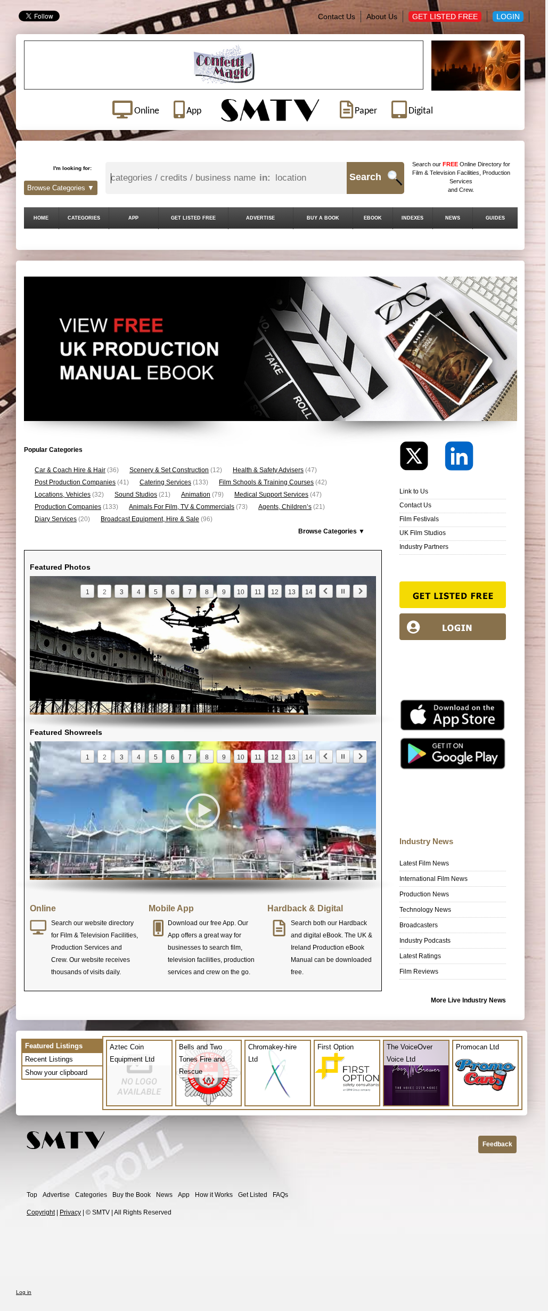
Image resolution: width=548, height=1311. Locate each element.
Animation (195, 494)
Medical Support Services (271, 494)
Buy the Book (131, 1195)
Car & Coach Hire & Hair (70, 470)
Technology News (425, 909)
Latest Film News (424, 863)
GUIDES (495, 218)
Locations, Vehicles (63, 494)
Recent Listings (49, 1059)
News (164, 1195)
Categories (91, 1195)
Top (32, 1195)
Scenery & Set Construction (169, 470)
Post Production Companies (75, 482)
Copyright (41, 1212)
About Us (381, 16)
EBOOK (373, 218)
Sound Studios (135, 494)
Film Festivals (419, 519)
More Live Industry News (468, 1000)
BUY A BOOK (323, 218)
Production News (424, 894)
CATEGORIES (84, 218)
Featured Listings (54, 1046)
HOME (41, 218)
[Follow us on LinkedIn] (459, 458)
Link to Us (413, 491)
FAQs (280, 1195)
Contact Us (336, 16)
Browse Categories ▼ (60, 188)
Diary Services (56, 519)
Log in (23, 1292)
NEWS (452, 218)
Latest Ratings (420, 956)
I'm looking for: (72, 168)
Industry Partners (423, 547)
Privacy (70, 1212)
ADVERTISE (260, 218)
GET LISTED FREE (193, 218)
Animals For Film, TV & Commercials (181, 507)
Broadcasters (418, 925)
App (184, 1195)
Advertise (56, 1195)
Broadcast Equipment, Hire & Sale (150, 519)
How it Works (214, 1195)
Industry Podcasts (425, 940)
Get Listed (252, 1195)
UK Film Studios (422, 533)
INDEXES (412, 218)
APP (133, 218)
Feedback (497, 1144)
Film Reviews (418, 971)
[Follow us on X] (421, 458)
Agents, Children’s (285, 507)
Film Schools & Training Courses (266, 482)
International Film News (433, 879)
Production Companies (68, 507)
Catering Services (165, 482)
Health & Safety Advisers (268, 470)
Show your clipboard (56, 1073)
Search (365, 177)
